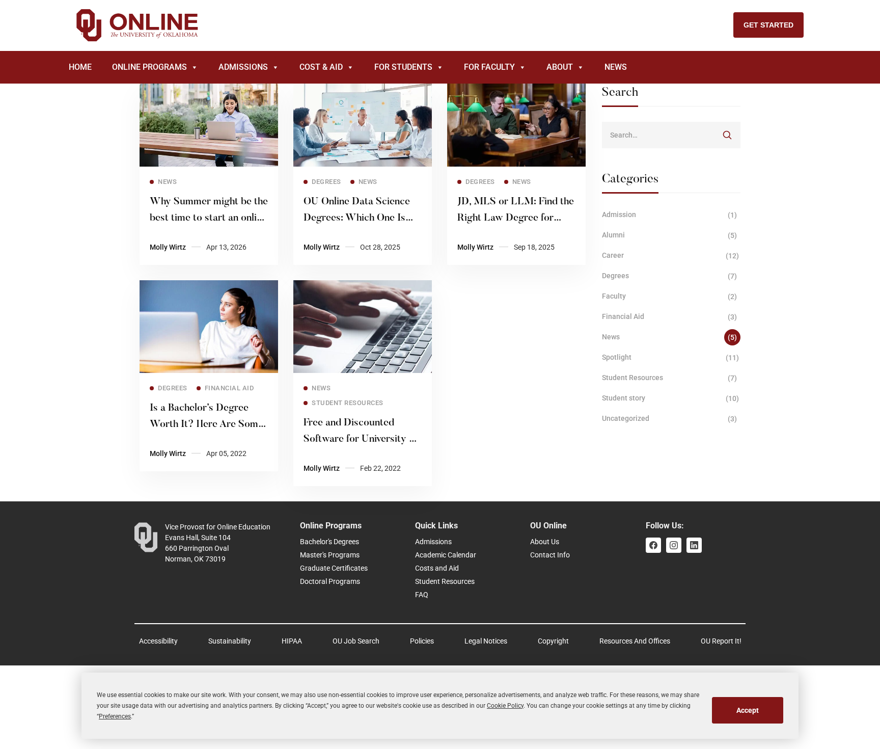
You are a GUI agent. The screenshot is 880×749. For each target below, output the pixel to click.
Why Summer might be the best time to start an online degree (209, 218)
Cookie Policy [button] (505, 705)
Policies (422, 641)
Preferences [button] (115, 716)
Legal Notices (485, 641)
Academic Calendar (445, 555)
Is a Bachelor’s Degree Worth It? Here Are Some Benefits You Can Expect (206, 424)
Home (80, 67)
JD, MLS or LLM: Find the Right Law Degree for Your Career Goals (515, 218)
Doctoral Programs (330, 581)
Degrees (669, 276)
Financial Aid (669, 316)
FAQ (421, 595)
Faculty (669, 296)
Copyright (553, 641)
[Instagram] (673, 545)
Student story (670, 398)
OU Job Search (356, 641)
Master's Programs (330, 555)
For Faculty (489, 67)
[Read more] (209, 87)
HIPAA (292, 641)
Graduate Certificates (334, 568)
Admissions (243, 67)
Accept (747, 710)
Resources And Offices (634, 641)
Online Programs (149, 67)
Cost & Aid (321, 67)
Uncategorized (669, 418)
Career (670, 255)
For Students (403, 67)
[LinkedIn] (694, 545)
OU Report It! (721, 641)
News (615, 67)
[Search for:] (671, 135)
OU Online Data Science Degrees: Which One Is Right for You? (357, 218)
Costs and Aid (437, 568)
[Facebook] (653, 545)
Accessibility (158, 641)
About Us (544, 542)
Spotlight (670, 357)
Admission (669, 214)
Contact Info (550, 555)
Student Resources (669, 377)
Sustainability (229, 641)
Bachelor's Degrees (329, 542)
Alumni (669, 235)
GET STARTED (768, 25)
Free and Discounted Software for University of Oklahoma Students (361, 439)
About (559, 67)
